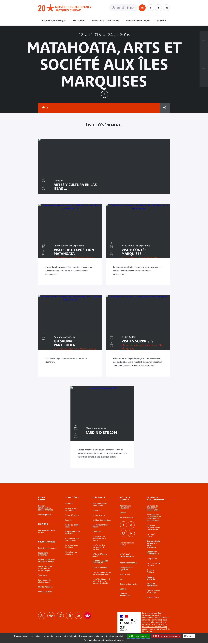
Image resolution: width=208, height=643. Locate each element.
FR (142, 8)
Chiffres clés (152, 559)
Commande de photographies (44, 581)
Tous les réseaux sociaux (127, 544)
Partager (165, 108)
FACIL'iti (87, 615)
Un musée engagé (151, 535)
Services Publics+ (150, 571)
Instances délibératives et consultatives (153, 527)
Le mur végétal (99, 515)
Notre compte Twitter (158, 7)
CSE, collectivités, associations (72, 539)
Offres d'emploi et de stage (153, 592)
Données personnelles (125, 595)
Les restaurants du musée (101, 526)
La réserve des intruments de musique (99, 547)
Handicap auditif (60, 615)
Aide (122, 579)
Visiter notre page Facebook (150, 7)
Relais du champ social (72, 526)
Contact (123, 513)
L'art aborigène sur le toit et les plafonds (102, 573)
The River (97, 532)
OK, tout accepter (139, 636)
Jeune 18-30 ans (72, 515)
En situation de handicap (71, 546)
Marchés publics (45, 592)
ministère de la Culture (152, 624)
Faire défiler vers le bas (104, 94)
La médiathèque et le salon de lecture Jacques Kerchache (102, 581)
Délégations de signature (126, 569)
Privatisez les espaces (47, 548)
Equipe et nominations (152, 585)
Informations (204, 45)
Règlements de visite (129, 584)
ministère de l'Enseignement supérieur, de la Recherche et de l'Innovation (156, 629)
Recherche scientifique (138, 21)
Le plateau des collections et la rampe (99, 538)
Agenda (204, 54)
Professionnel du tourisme (72, 533)
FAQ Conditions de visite (153, 564)
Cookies (123, 589)
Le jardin (96, 510)
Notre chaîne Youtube (131, 533)
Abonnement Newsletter (125, 507)
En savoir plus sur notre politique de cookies (104, 640)
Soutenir (161, 21)
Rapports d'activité (151, 578)
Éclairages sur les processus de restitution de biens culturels (154, 518)
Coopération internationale (153, 553)
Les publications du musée (46, 531)
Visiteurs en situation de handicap (123, 7)
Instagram (166, 7)
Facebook (123, 525)
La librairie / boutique (102, 520)
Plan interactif (204, 73)
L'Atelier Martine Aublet (100, 555)
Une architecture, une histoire (100, 505)
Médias (204, 64)
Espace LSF (78, 615)
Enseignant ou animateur (71, 509)
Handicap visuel (50, 615)
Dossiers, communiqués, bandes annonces (45, 508)
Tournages (42, 575)
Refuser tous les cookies (167, 636)
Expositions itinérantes (43, 554)
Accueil (43, 108)
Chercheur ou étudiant (71, 553)
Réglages (189, 636)
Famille (68, 520)
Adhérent (69, 504)
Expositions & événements (105, 21)
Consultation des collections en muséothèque (45, 568)
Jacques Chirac (153, 597)
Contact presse (44, 515)
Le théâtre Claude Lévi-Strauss (100, 562)
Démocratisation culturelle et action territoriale (154, 544)
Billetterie (204, 35)
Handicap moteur (41, 615)
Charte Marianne (45, 587)
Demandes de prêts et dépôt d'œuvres (46, 561)
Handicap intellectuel (69, 615)
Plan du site (125, 574)
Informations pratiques (54, 21)
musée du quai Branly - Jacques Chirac (65, 8)
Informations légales (128, 563)
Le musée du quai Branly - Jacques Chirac (153, 508)
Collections (79, 21)
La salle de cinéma (101, 568)
